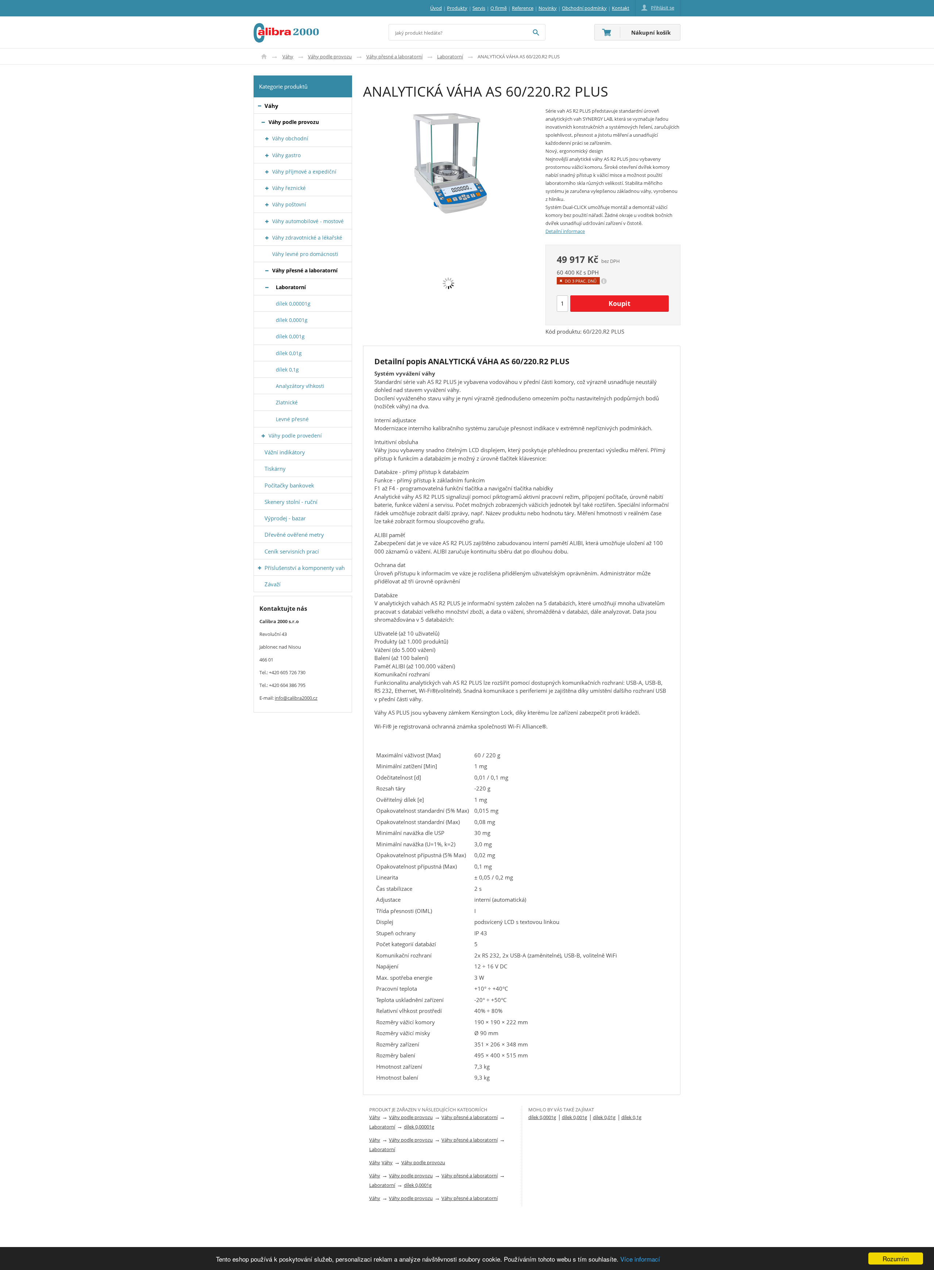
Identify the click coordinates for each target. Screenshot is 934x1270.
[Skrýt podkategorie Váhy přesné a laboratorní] (267, 270)
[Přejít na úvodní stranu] (286, 27)
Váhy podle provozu (330, 56)
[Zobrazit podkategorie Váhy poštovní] (267, 204)
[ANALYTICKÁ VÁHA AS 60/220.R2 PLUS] (448, 162)
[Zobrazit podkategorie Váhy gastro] (267, 155)
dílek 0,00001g (419, 1126)
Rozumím (896, 1258)
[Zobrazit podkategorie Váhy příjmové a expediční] (267, 172)
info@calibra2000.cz (296, 698)
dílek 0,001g (574, 1117)
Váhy (287, 56)
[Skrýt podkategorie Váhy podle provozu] (263, 122)
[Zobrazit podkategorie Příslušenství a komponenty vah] (259, 568)
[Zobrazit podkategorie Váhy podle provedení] (263, 436)
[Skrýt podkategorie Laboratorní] (267, 287)
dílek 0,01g (604, 1117)
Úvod (264, 56)
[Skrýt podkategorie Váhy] (259, 106)
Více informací (640, 1258)
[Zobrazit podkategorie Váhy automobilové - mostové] (267, 221)
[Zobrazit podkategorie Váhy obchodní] (267, 138)
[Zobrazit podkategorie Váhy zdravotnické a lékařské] (267, 238)
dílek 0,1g (631, 1117)
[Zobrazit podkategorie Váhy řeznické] (267, 188)
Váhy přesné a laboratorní (394, 56)
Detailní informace (565, 231)
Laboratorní (450, 56)
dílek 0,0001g (418, 1185)
